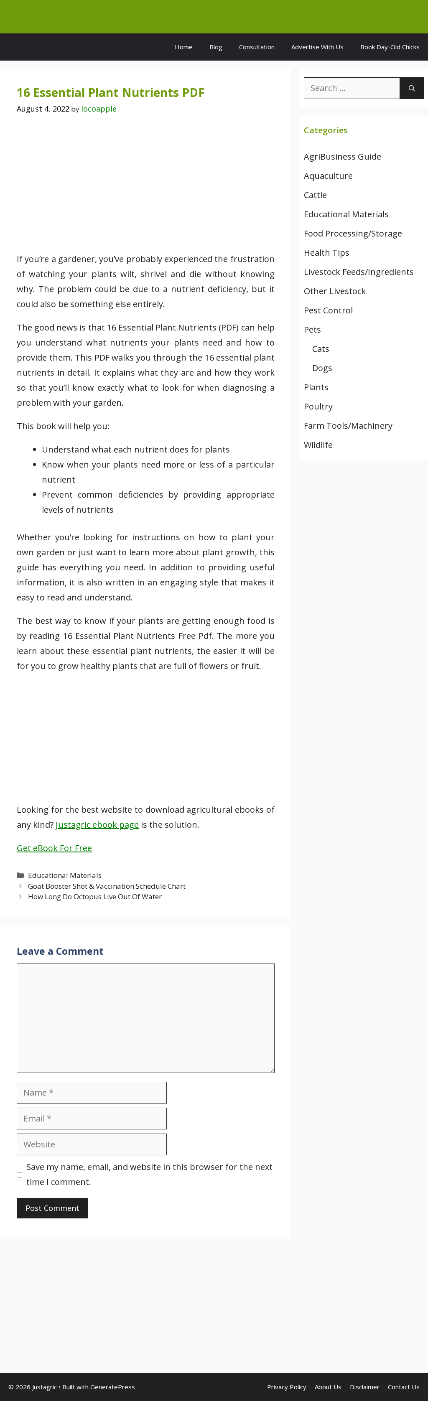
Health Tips (326, 252)
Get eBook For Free (54, 848)
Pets (312, 329)
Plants (316, 387)
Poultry (318, 406)
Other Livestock (335, 291)
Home (184, 47)
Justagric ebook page (97, 824)
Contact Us (404, 1387)
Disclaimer (365, 1387)
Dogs (322, 368)
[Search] (412, 88)
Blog (215, 47)
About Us (328, 1387)
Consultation (257, 47)
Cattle (315, 195)
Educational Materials (65, 875)
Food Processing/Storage (353, 233)
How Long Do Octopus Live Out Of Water (95, 896)
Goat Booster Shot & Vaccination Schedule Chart (107, 886)
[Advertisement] (146, 189)
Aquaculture (328, 175)
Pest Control (328, 310)
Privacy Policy (286, 1387)
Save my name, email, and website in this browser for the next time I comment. (149, 1174)
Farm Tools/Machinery (348, 425)
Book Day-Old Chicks (390, 47)
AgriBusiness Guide (342, 156)
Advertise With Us (317, 47)
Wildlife (318, 444)
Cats (320, 348)
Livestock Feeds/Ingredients (359, 271)
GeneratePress (112, 1387)
